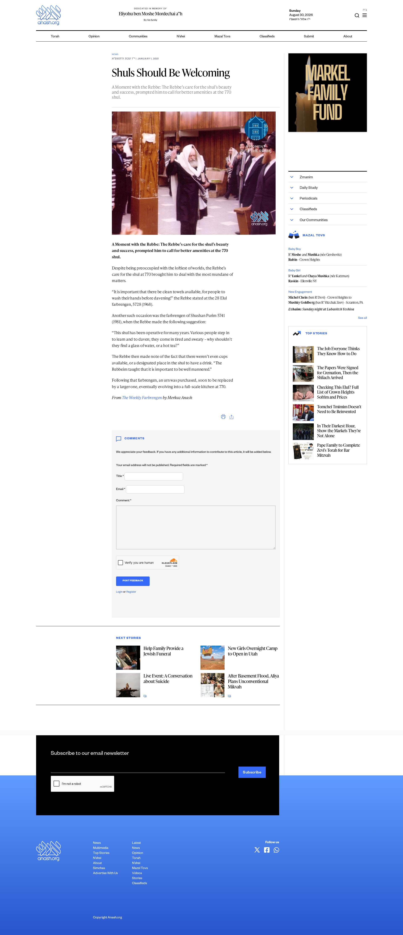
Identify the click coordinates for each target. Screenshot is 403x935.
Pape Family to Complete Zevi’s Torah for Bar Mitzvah (338, 450)
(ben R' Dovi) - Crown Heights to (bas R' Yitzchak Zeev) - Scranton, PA (325, 300)
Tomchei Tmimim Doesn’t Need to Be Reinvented (339, 409)
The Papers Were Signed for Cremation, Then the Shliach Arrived (337, 372)
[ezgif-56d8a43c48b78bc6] (327, 92)
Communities (138, 37)
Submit (309, 37)
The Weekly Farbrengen (142, 397)
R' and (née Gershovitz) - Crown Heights (315, 257)
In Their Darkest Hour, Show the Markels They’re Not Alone (339, 431)
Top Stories (101, 853)
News (115, 55)
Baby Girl (294, 271)
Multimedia (100, 848)
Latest (136, 843)
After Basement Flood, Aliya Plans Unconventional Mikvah (253, 681)
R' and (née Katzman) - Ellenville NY (318, 278)
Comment (123, 501)
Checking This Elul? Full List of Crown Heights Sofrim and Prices (338, 392)
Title (120, 476)
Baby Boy (294, 249)
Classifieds (267, 37)
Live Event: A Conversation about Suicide (168, 678)
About (347, 37)
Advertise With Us (105, 873)
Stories (137, 878)
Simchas (99, 868)
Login (119, 592)
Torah (55, 37)
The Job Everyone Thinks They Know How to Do (338, 350)
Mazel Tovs (140, 868)
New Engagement (300, 292)
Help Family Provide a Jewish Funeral (163, 651)
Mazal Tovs (222, 37)
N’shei (181, 37)
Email (120, 489)
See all (362, 318)
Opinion (94, 37)
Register (131, 592)
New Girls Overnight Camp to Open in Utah (252, 651)
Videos (137, 873)
